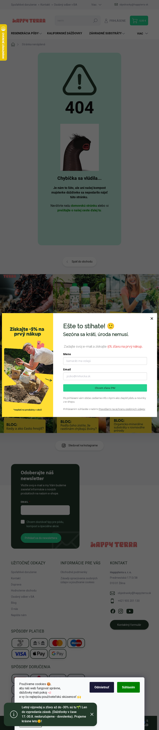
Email (67, 369)
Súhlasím (128, 687)
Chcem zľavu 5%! (105, 388)
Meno (67, 354)
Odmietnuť (101, 687)
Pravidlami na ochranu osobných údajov (122, 409)
